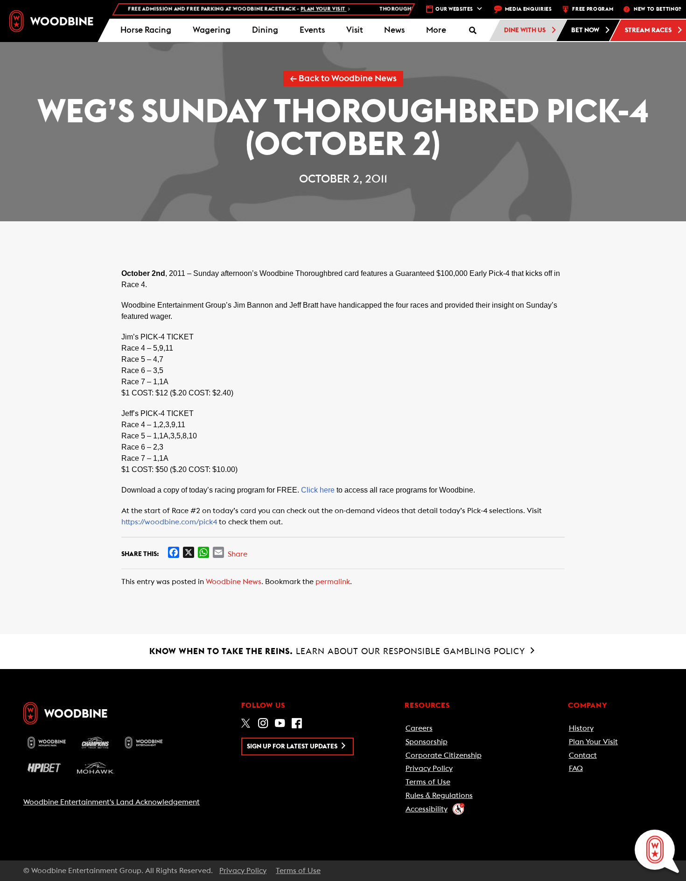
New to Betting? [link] (657, 9)
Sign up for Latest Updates (293, 746)
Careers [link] (419, 728)
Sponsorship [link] (427, 742)
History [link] (581, 728)
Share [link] (237, 554)
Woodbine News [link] (233, 581)
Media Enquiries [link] (528, 9)
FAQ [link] (576, 768)
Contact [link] (583, 755)
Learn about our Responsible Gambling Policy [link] (338, 651)
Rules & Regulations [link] (439, 795)
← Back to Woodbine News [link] (343, 78)
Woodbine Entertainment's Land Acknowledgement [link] (111, 802)
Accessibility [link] (427, 809)
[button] (436, 30)
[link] (51, 21)
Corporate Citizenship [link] (444, 755)
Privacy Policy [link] (429, 768)
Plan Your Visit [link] (593, 742)
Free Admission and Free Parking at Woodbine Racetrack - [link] (226, 9)
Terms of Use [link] (428, 782)
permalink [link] (332, 581)
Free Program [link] (592, 9)
